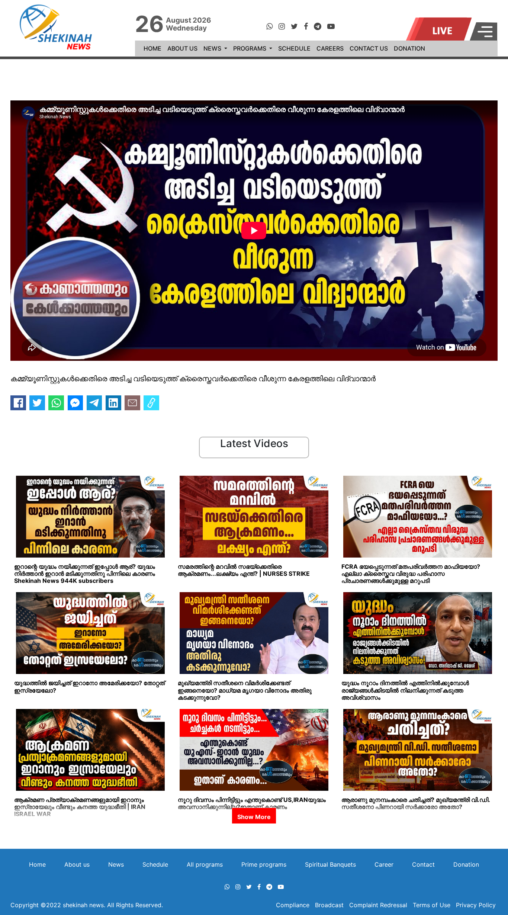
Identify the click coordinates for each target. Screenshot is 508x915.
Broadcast (330, 905)
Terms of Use (431, 905)
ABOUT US (182, 48)
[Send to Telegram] (94, 402)
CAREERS (330, 48)
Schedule (155, 864)
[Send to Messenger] (75, 402)
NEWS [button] (213, 48)
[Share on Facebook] (18, 402)
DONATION (409, 48)
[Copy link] (151, 402)
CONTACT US (369, 48)
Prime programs (263, 864)
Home (37, 864)
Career (383, 864)
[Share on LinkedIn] (113, 402)
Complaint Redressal (378, 905)
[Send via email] (132, 402)
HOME (154, 48)
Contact (423, 864)
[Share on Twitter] (37, 402)
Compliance (293, 905)
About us (77, 864)
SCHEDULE (294, 48)
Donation (466, 864)
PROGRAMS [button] (250, 48)
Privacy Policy (476, 905)
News (116, 864)
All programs (205, 864)
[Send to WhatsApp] (56, 402)
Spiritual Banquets (330, 864)
